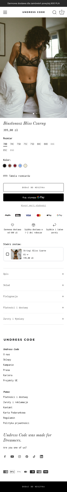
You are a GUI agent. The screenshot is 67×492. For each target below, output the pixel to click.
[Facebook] (5, 456)
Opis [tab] (5, 274)
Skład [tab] (6, 285)
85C (5, 150)
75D (32, 144)
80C (39, 144)
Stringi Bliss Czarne (34, 250)
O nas (6, 354)
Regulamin (9, 417)
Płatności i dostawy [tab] (15, 307)
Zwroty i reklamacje (15, 402)
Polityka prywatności (16, 423)
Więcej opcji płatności (33, 205)
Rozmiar (7, 138)
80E (52, 144)
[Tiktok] (34, 456)
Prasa (6, 370)
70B (5, 144)
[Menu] (5, 12)
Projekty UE (10, 380)
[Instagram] (19, 456)
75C (25, 144)
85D (12, 150)
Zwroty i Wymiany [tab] (13, 318)
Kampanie (8, 364)
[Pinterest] (26, 456)
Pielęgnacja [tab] (10, 296)
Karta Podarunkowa (14, 412)
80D (46, 144)
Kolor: (7, 160)
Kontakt (7, 407)
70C (12, 144)
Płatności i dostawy (15, 397)
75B (19, 144)
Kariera (7, 375)
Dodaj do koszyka (33, 486)
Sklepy (7, 359)
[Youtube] (12, 456)
